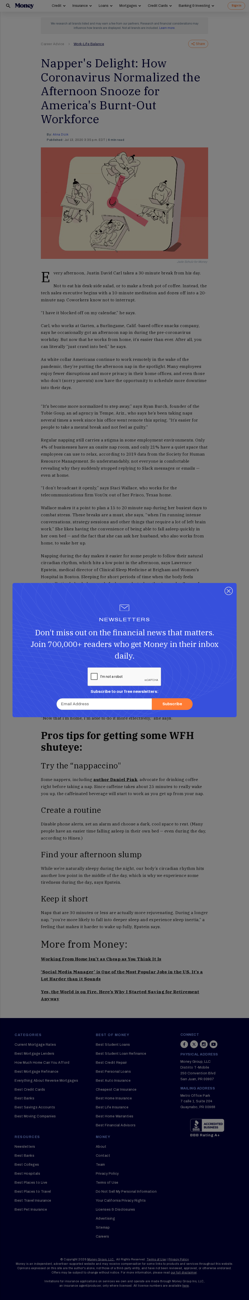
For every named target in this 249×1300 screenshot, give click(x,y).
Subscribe (172, 704)
